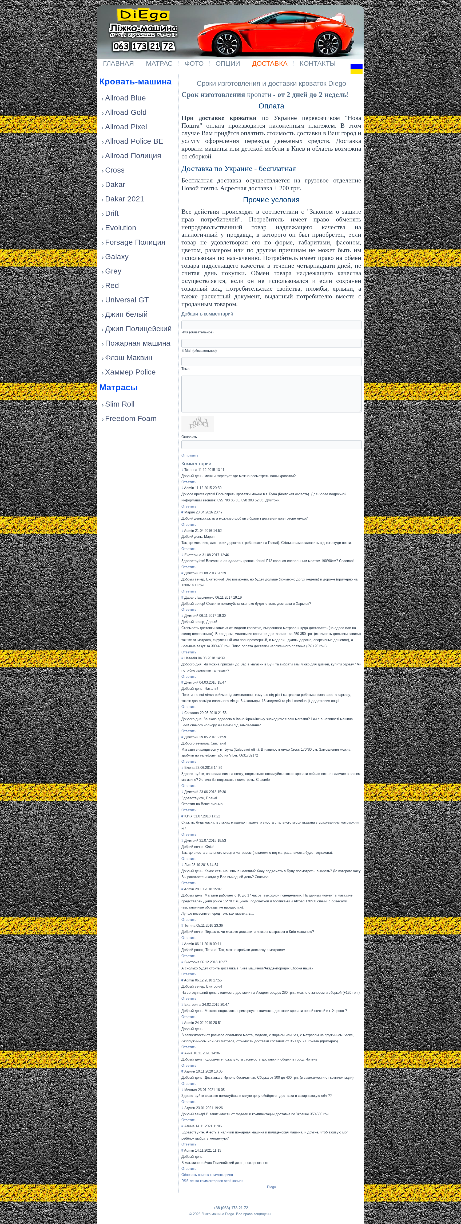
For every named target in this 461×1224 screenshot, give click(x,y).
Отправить (189, 455)
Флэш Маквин (128, 357)
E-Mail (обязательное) (199, 351)
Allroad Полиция (133, 155)
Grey (113, 271)
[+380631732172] (156, 43)
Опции (228, 63)
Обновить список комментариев (207, 1175)
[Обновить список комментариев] (214, 463)
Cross (115, 170)
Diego (271, 1187)
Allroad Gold (126, 112)
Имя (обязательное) (197, 332)
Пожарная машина (137, 343)
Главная (118, 63)
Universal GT (127, 300)
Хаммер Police (130, 372)
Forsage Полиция (135, 242)
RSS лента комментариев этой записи (212, 1181)
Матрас (159, 63)
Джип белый (126, 314)
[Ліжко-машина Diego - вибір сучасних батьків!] (143, 23)
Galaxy (117, 256)
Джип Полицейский (138, 329)
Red (112, 285)
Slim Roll (119, 404)
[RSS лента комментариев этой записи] (213, 463)
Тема (185, 369)
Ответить (188, 482)
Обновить (189, 437)
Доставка (270, 63)
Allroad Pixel (126, 127)
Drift (112, 213)
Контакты (318, 63)
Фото (194, 63)
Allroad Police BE (134, 141)
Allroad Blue (125, 98)
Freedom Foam (131, 418)
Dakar (115, 184)
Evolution (120, 228)
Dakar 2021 (124, 199)
